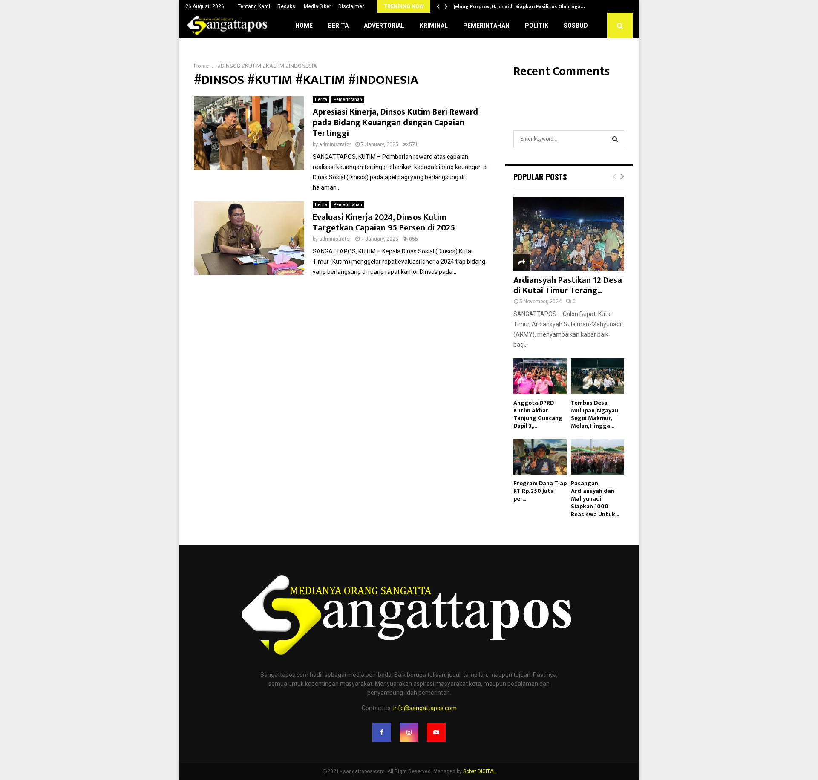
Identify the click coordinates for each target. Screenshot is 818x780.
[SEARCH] (615, 138)
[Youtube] (436, 732)
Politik (536, 25)
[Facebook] (381, 732)
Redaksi (287, 6)
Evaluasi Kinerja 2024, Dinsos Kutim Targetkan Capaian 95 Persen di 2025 (384, 222)
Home (304, 25)
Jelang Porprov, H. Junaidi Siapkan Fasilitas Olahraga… (519, 6)
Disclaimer (351, 6)
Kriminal (434, 25)
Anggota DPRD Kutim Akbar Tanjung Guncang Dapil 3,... (537, 414)
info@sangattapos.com (425, 708)
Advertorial (384, 25)
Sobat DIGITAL (479, 771)
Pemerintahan (486, 25)
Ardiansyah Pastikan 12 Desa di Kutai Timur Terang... (567, 285)
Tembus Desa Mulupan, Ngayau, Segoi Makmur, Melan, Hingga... (595, 414)
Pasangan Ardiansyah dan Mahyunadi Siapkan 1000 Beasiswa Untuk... (595, 498)
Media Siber (317, 6)
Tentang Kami (254, 6)
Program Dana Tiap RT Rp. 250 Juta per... (540, 491)
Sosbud (576, 25)
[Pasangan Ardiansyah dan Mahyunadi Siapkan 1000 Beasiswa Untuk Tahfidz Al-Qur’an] (597, 457)
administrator (335, 144)
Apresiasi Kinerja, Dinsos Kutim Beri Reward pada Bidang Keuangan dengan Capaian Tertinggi (395, 123)
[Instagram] (409, 732)
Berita (338, 25)
